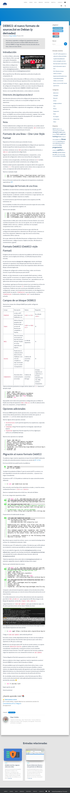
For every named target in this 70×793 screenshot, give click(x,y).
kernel (60, 139)
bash (59, 130)
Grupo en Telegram (58, 30)
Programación (56, 111)
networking (60, 141)
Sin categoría (11, 712)
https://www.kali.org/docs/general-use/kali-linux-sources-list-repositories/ (40, 505)
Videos (54, 121)
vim (59, 156)
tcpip (64, 154)
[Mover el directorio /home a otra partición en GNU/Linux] (35, 754)
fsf (59, 134)
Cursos (30, 2)
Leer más (10, 778)
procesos (57, 145)
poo (64, 143)
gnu (62, 134)
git (60, 134)
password (61, 143)
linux (63, 139)
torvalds (54, 156)
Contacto (60, 2)
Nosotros (47, 2)
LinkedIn (61, 5)
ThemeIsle (65, 791)
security (55, 152)
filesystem (54, 134)
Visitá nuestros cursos (11, 699)
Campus (25, 2)
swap (59, 154)
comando (62, 130)
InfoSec (54, 100)
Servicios (41, 2)
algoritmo (54, 128)
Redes (54, 114)
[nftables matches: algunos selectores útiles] (13, 754)
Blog (35, 2)
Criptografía (55, 95)
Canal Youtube (65, 2)
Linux (54, 106)
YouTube (56, 33)
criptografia (56, 132)
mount (54, 141)
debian (64, 132)
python (60, 150)
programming (55, 150)
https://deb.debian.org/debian (22, 441)
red (63, 150)
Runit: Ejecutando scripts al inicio (60, 63)
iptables (57, 139)
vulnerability (63, 156)
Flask (57, 134)
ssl (57, 154)
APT (12, 182)
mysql (56, 141)
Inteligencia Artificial (57, 103)
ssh (56, 154)
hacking (55, 136)
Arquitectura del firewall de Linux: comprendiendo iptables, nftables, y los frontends (60, 78)
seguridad (59, 152)
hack (65, 134)
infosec (59, 136)
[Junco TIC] (5, 4)
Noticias (55, 108)
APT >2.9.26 (37, 460)
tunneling (57, 156)
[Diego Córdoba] (5, 719)
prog (60, 145)
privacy (54, 145)
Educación (55, 98)
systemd (61, 154)
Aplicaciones (55, 93)
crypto (60, 132)
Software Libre (56, 119)
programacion (57, 147)
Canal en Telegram (58, 28)
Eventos (53, 2)
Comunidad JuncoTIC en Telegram (12, 703)
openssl (57, 143)
